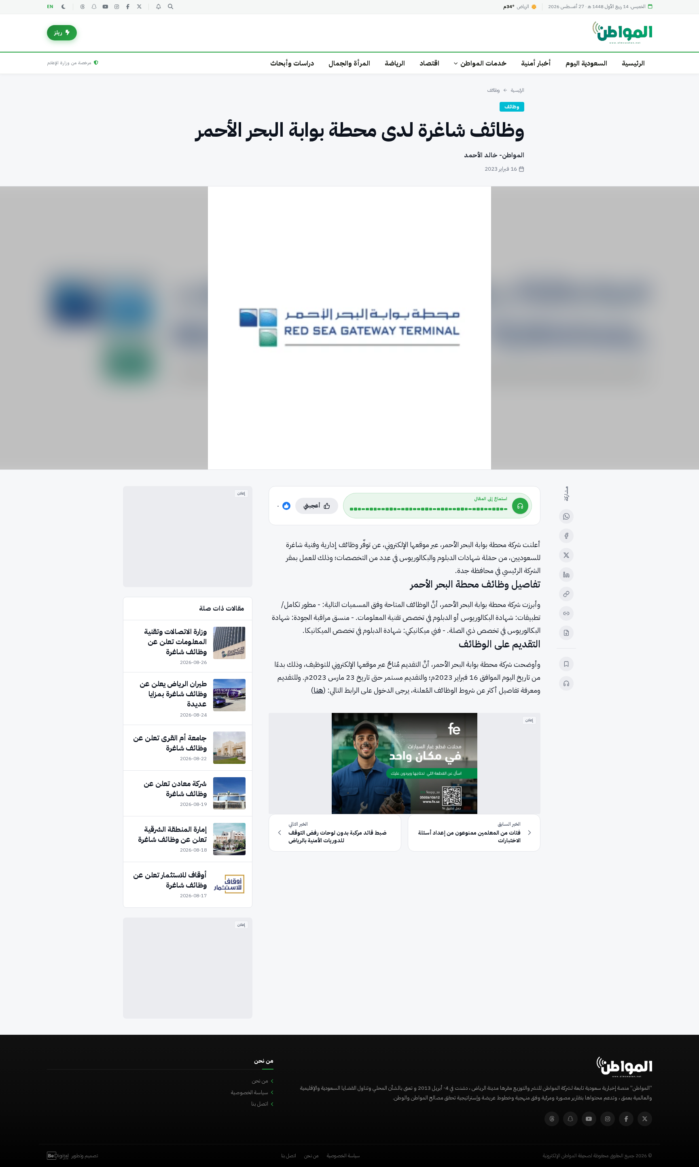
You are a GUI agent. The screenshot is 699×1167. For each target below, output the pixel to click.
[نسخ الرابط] (566, 594)
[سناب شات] (94, 7)
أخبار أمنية (536, 63)
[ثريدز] (82, 7)
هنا (318, 690)
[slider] (428, 509)
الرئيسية (633, 63)
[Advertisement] (187, 536)
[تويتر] (139, 7)
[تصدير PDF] (566, 633)
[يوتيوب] (105, 7)
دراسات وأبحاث (292, 63)
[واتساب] (566, 516)
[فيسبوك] (128, 7)
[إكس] (566, 555)
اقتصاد (429, 63)
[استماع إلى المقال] (566, 683)
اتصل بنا (259, 1104)
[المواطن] (622, 32)
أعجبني (311, 505)
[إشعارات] (158, 7)
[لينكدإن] (566, 574)
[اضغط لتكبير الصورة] (349, 327)
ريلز (58, 32)
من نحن (260, 1081)
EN (50, 6)
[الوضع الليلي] (63, 7)
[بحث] (170, 7)
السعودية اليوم (586, 63)
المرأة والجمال (349, 63)
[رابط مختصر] (566, 613)
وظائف (493, 90)
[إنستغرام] (116, 7)
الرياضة (395, 63)
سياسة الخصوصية (249, 1092)
